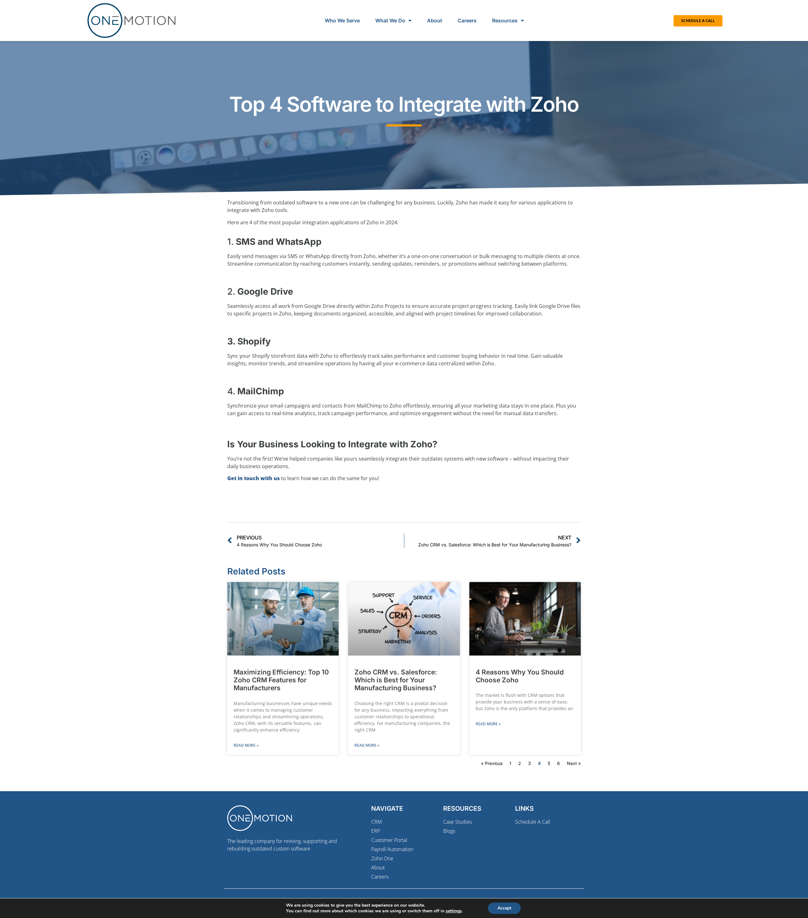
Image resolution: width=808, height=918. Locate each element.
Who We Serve (342, 20)
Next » (574, 763)
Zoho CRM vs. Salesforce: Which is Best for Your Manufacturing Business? (395, 680)
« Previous (491, 763)
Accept (504, 908)
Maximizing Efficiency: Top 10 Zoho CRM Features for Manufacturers (281, 680)
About (434, 20)
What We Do (390, 20)
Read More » (246, 745)
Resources (505, 20)
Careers (467, 20)
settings (454, 911)
